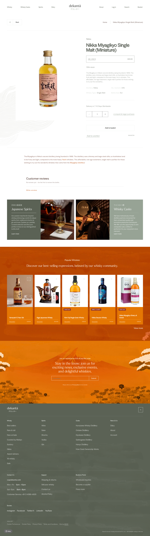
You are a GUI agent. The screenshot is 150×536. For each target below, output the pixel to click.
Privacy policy (75, 385)
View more (138, 328)
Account (113, 435)
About (112, 430)
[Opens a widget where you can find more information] (8, 531)
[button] (9, 7)
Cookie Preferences (13, 524)
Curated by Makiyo (14, 439)
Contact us (46, 489)
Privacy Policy (37, 524)
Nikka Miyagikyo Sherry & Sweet (128, 316)
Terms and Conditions (50, 524)
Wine (44, 425)
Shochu (45, 435)
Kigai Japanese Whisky (44, 317)
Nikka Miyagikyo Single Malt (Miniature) (128, 22)
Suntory (10, 444)
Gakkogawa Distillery (84, 439)
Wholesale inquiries (83, 480)
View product (12, 321)
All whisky (11, 458)
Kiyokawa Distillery (83, 435)
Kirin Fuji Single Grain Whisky (74, 317)
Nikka (9, 449)
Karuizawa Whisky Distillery (86, 425)
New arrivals (12, 435)
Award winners (13, 454)
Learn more (15, 234)
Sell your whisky (48, 484)
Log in (114, 7)
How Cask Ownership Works (87, 449)
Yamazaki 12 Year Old (16, 317)
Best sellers (11, 425)
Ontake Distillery (82, 430)
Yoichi (118, 77)
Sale (8, 463)
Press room (80, 489)
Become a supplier (83, 484)
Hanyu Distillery (82, 444)
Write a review (31, 190)
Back (17, 22)
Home (105, 22)
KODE (66, 524)
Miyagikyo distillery (77, 162)
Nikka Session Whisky (99, 317)
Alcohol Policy (47, 494)
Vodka (44, 439)
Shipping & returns (49, 480)
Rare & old (11, 430)
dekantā (9, 521)
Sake (43, 430)
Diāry (112, 425)
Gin (43, 444)
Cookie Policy (26, 524)
